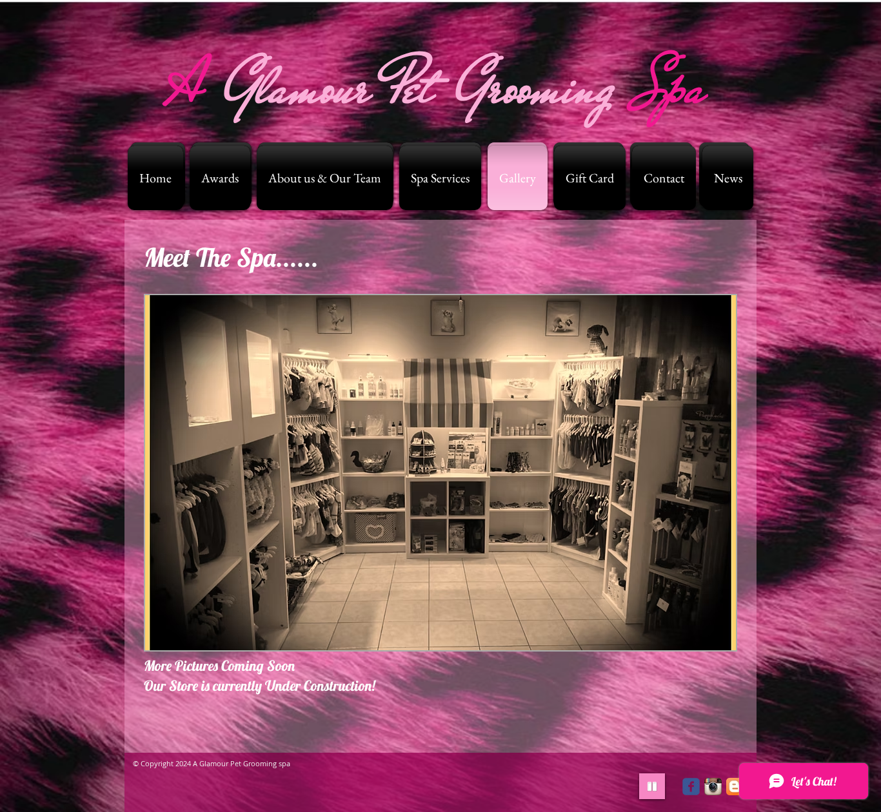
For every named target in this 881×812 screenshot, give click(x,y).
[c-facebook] (691, 786)
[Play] (652, 786)
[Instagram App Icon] (713, 786)
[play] (708, 639)
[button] (440, 473)
